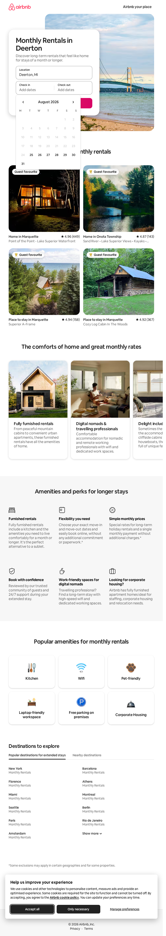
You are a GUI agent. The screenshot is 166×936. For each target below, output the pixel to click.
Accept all (32, 909)
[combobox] (54, 74)
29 (65, 155)
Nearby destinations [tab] (87, 755)
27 (48, 155)
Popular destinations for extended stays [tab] (37, 755)
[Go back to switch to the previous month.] (23, 102)
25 (31, 155)
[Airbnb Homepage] (20, 7)
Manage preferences (124, 909)
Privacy (75, 929)
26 (40, 155)
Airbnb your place (137, 7)
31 (22, 164)
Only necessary (78, 909)
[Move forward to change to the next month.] (73, 102)
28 (56, 155)
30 (73, 155)
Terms (88, 929)
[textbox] (35, 89)
